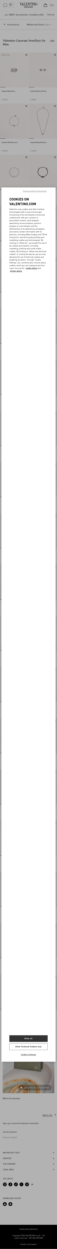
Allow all (28, 1038)
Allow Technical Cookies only (28, 1046)
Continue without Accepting (35, 191)
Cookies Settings (28, 1054)
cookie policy (31, 268)
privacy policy (16, 271)
